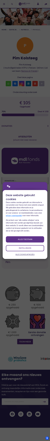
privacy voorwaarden (14, 215)
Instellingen (25, 248)
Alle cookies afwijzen (25, 254)
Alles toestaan (25, 239)
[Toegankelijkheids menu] (47, 438)
